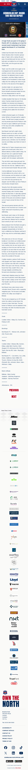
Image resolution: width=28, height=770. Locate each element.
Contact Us (6, 733)
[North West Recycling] (14, 606)
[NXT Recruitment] (14, 618)
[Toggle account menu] (25, 4)
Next (14, 397)
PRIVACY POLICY (7, 738)
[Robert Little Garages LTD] (14, 643)
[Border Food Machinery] (14, 491)
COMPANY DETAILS (8, 730)
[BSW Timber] (14, 498)
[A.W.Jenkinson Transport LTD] (14, 461)
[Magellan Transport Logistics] (14, 589)
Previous (14, 390)
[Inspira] (14, 556)
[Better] (14, 479)
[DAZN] (14, 422)
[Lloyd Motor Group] (14, 580)
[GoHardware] (14, 531)
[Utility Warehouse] (14, 448)
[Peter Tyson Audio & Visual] (14, 624)
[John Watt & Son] (14, 562)
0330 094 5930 (8, 722)
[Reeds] (14, 631)
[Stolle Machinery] (14, 655)
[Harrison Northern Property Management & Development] (14, 543)
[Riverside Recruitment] (14, 637)
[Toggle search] (19, 4)
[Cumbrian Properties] (14, 513)
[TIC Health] (14, 442)
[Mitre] (14, 416)
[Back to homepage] (14, 3)
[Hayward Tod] (14, 549)
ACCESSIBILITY (7, 727)
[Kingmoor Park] (14, 569)
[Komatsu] (14, 575)
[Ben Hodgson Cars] (14, 473)
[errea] (14, 435)
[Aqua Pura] (14, 455)
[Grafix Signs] (14, 537)
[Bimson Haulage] (14, 485)
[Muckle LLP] (14, 601)
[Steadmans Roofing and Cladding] (14, 649)
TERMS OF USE (6, 741)
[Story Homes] (14, 662)
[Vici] (14, 683)
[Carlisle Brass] (14, 509)
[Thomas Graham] (14, 674)
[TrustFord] (14, 679)
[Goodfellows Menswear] (14, 524)
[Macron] (14, 584)
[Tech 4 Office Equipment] (14, 668)
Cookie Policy (7, 736)
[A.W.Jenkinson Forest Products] (14, 467)
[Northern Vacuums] (14, 612)
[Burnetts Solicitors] (14, 504)
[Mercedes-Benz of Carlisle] (14, 595)
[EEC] (14, 518)
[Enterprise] (14, 429)
